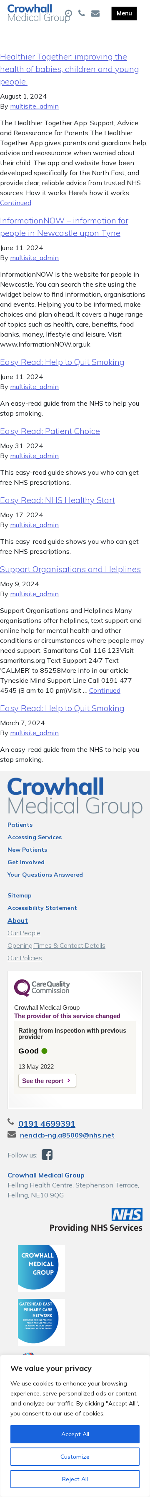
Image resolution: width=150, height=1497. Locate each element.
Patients (20, 824)
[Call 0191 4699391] (82, 14)
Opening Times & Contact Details (56, 945)
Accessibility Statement (42, 908)
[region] (75, 1426)
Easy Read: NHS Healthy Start (57, 500)
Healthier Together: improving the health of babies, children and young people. (69, 69)
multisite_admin (34, 106)
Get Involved (26, 862)
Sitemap (20, 895)
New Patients (27, 849)
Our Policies (25, 958)
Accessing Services (35, 837)
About (18, 920)
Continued (15, 202)
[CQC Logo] (42, 994)
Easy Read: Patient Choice (50, 431)
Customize (75, 1456)
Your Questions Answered (45, 874)
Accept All (75, 1434)
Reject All (75, 1479)
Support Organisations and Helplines (70, 569)
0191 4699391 (46, 1123)
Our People (24, 933)
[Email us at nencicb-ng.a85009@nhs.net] (96, 14)
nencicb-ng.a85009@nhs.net (67, 1135)
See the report (42, 1080)
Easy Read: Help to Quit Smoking (62, 362)
